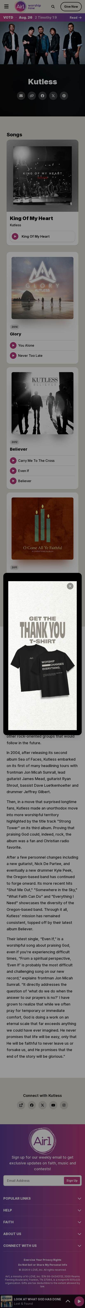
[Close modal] (70, 586)
